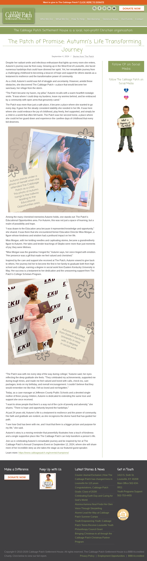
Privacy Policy (87, 556)
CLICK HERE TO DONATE (92, 2)
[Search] (94, 8)
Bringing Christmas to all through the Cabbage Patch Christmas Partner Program (93, 537)
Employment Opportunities (111, 556)
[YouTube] (114, 8)
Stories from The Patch (83, 56)
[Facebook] (99, 8)
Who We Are (46, 19)
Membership (93, 19)
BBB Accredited (136, 556)
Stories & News (110, 19)
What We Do (62, 19)
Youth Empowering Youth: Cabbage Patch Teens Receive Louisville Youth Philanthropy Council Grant (94, 525)
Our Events (127, 19)
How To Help (78, 19)
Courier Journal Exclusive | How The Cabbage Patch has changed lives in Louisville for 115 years (93, 479)
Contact (139, 19)
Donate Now (132, 8)
